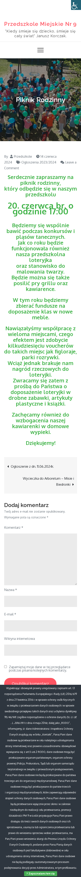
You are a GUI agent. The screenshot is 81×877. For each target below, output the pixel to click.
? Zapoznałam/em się (41, 873)
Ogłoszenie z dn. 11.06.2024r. (32, 466)
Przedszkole (23, 156)
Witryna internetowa (19, 639)
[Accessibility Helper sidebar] (76, 5)
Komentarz (13, 527)
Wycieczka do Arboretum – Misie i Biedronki (48, 481)
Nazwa (10, 590)
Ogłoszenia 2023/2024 (38, 162)
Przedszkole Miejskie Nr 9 (40, 24)
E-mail (10, 614)
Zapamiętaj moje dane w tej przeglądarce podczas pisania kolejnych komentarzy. (39, 668)
